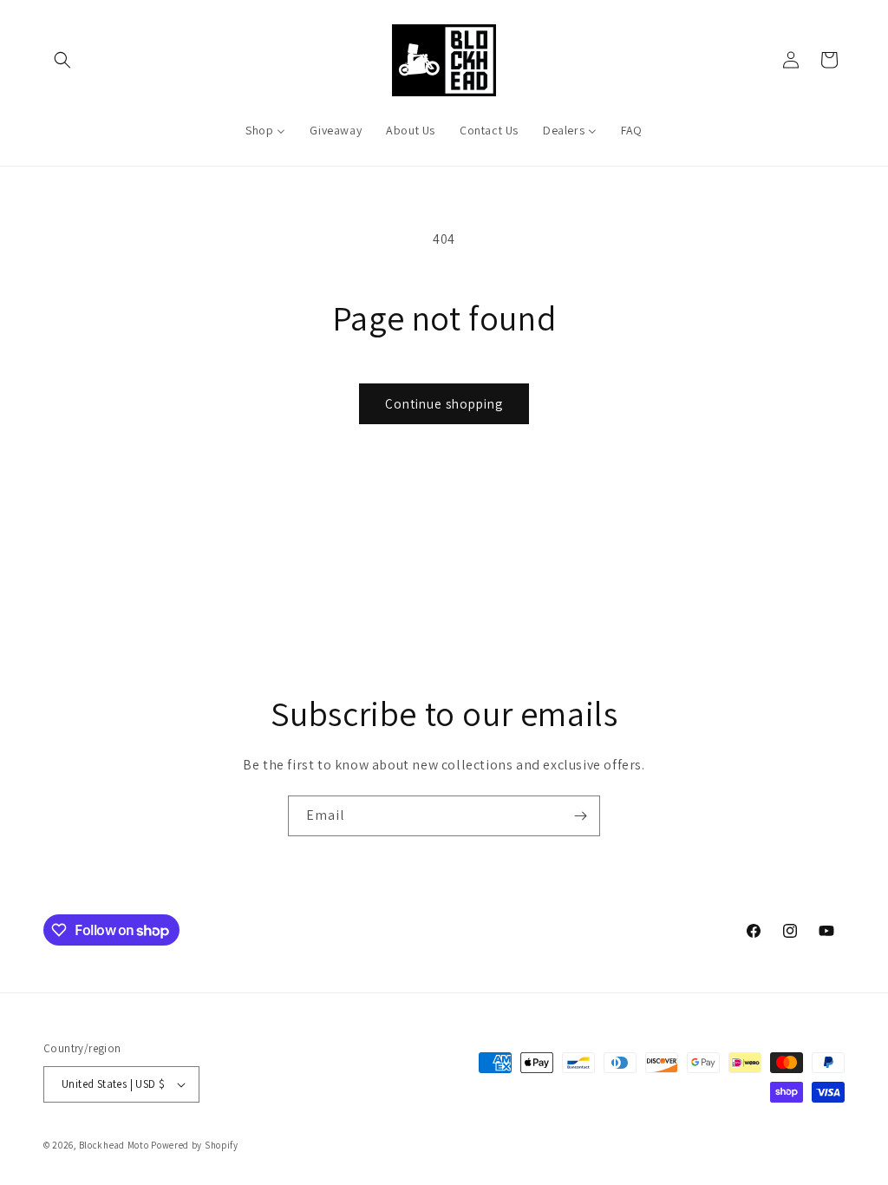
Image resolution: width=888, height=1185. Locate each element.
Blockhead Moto (114, 1145)
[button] (62, 60)
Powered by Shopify (194, 1145)
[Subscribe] (580, 815)
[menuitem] (265, 130)
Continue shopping (444, 404)
